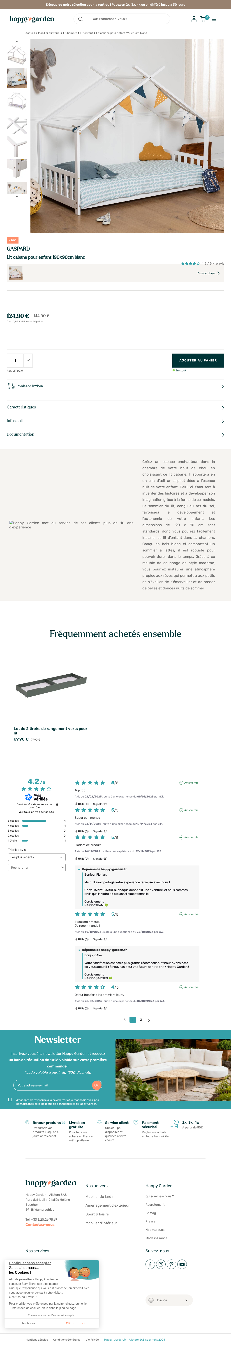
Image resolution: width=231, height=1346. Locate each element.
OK (96, 1085)
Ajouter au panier (198, 360)
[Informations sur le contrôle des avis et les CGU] (57, 804)
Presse (150, 1221)
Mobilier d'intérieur (50, 33)
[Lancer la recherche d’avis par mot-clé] (63, 867)
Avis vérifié (191, 782)
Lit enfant (86, 33)
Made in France (156, 1238)
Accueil (30, 33)
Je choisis (28, 1323)
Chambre (71, 33)
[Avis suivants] (149, 1020)
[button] (6, 1341)
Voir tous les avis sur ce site (36, 812)
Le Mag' (151, 1213)
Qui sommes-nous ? (160, 1196)
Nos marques (155, 1230)
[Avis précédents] (125, 1019)
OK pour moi (75, 1323)
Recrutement (155, 1205)
